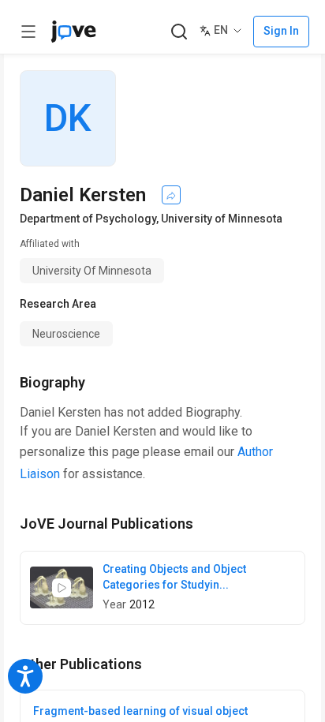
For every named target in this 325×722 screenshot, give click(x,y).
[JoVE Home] (73, 32)
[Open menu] (28, 31)
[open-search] (178, 32)
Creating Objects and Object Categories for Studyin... (174, 577)
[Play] (61, 587)
